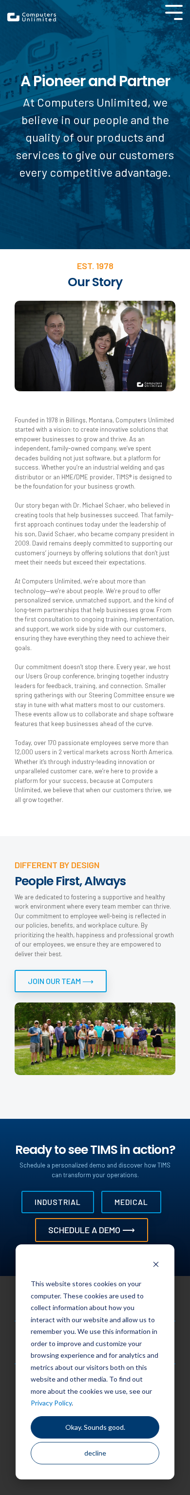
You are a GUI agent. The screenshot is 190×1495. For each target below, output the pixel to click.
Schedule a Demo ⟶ (91, 1229)
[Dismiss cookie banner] (155, 1265)
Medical (131, 1201)
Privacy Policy (51, 1403)
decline (95, 1453)
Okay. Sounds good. (95, 1427)
